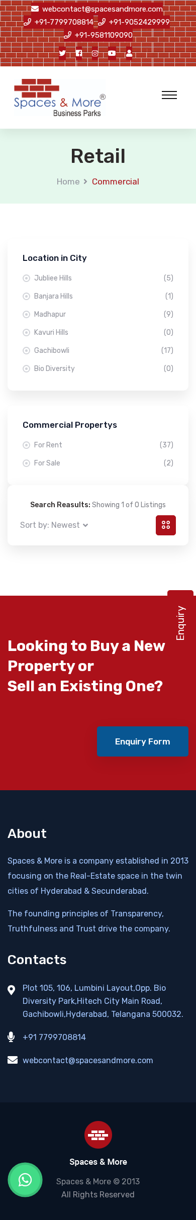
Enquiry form (142, 741)
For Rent (103, 445)
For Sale (103, 463)
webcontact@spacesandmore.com (102, 9)
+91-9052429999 (139, 22)
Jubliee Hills (103, 278)
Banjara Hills (103, 296)
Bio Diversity (103, 368)
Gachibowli (103, 350)
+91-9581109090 (104, 35)
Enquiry (180, 623)
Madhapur (103, 314)
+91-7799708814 (64, 22)
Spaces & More (83, 1181)
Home (68, 181)
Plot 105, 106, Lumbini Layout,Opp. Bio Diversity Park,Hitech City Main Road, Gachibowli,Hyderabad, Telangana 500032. (103, 1001)
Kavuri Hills (103, 332)
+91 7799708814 (54, 1037)
